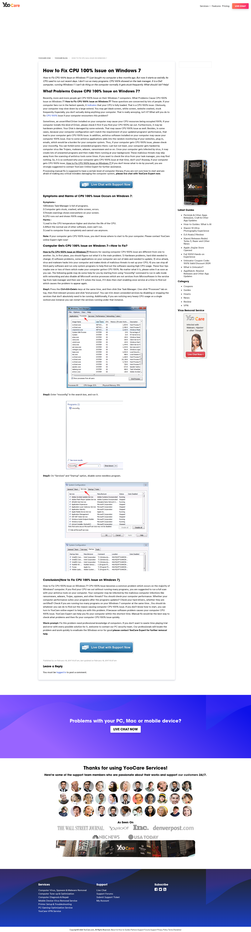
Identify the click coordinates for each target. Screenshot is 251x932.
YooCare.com (44, 58)
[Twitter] (161, 889)
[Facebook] (156, 889)
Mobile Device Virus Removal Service (57, 900)
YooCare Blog (61, 58)
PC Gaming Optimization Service (55, 907)
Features (216, 6)
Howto (187, 293)
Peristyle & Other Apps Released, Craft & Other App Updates (196, 218)
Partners (134, 930)
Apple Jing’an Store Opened (194, 249)
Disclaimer (177, 930)
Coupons (188, 286)
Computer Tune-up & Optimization (56, 893)
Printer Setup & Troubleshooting (55, 904)
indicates (92, 105)
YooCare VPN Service (49, 911)
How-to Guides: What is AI (197, 224)
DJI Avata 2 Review (194, 234)
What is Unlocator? (193, 267)
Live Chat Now (125, 729)
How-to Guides (124, 930)
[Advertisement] (125, 32)
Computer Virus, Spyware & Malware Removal (62, 890)
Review (187, 301)
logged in (61, 672)
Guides (187, 290)
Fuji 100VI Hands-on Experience (194, 255)
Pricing (225, 6)
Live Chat (240, 6)
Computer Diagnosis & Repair (53, 897)
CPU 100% (51, 115)
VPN (186, 305)
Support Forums (104, 893)
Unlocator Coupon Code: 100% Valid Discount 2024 (197, 262)
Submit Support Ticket (108, 897)
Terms (170, 930)
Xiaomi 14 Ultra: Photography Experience (196, 229)
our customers (188, 775)
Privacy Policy (162, 930)
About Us (114, 930)
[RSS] (165, 889)
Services (204, 6)
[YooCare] (11, 6)
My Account (102, 900)
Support (153, 930)
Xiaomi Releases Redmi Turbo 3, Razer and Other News (197, 241)
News (187, 297)
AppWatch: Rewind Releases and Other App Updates (196, 273)
